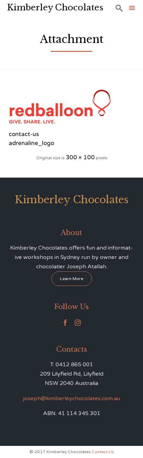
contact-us (24, 134)
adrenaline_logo (31, 143)
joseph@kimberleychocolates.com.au (71, 398)
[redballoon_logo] (71, 106)
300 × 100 (80, 157)
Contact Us (103, 451)
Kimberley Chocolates (55, 7)
